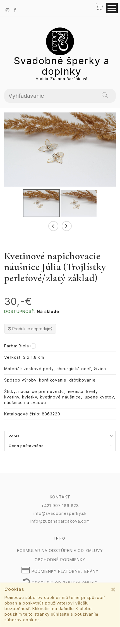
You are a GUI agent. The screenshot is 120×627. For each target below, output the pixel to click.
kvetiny (11, 397)
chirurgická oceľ (73, 368)
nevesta (75, 391)
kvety (92, 391)
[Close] (113, 589)
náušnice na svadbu (25, 402)
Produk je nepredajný (31, 328)
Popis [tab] (14, 436)
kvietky (29, 397)
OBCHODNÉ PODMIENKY (60, 559)
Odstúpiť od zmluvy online (63, 583)
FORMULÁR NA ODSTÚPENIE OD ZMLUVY (60, 550)
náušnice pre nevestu (41, 391)
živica (100, 368)
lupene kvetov (99, 397)
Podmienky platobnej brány (64, 571)
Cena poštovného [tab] (26, 445)
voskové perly (38, 368)
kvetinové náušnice (60, 397)
